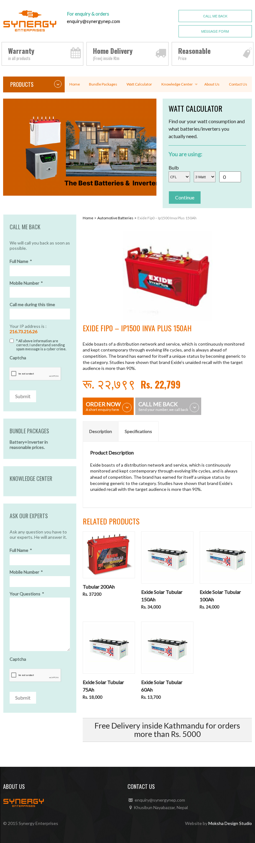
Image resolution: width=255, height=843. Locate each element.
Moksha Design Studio (230, 823)
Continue (184, 197)
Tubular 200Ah (99, 586)
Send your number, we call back (163, 406)
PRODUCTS (22, 84)
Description (100, 431)
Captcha (18, 357)
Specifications (138, 431)
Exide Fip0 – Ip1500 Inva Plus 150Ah (167, 218)
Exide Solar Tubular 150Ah (162, 595)
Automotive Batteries (115, 218)
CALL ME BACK (215, 15)
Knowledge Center (177, 84)
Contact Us (238, 84)
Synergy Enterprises (38, 823)
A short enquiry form (103, 406)
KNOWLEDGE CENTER (31, 478)
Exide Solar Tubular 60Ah (162, 685)
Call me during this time (32, 304)
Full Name (21, 261)
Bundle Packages (103, 84)
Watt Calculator (139, 84)
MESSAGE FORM (215, 31)
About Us (212, 84)
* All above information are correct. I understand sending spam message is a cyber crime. (41, 345)
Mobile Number (26, 283)
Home (74, 84)
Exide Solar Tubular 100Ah (220, 595)
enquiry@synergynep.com (93, 21)
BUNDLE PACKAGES (29, 431)
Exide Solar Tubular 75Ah (103, 685)
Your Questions (27, 593)
